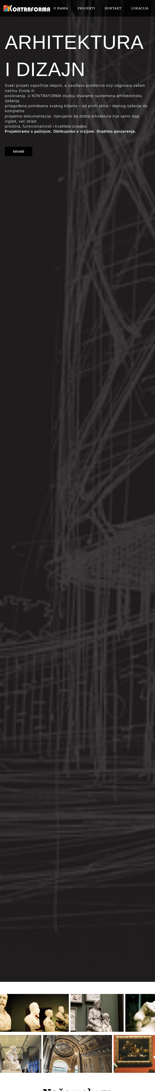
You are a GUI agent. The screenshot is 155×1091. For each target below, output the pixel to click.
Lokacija (140, 8)
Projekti (86, 8)
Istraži (18, 151)
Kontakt (113, 8)
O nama (61, 8)
